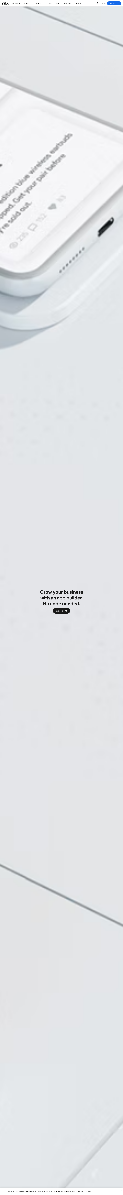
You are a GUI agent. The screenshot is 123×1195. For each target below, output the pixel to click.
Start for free (114, 3)
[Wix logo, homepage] (5, 3)
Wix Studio (67, 3)
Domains (49, 3)
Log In (103, 3)
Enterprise (77, 3)
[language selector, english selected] (98, 3)
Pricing (57, 3)
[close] (121, 1190)
